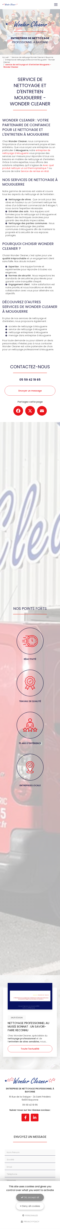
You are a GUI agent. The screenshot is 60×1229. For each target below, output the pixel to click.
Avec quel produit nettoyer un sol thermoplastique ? (28, 167)
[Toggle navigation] (56, 4)
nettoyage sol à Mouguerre (39, 214)
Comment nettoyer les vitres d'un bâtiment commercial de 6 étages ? (31, 204)
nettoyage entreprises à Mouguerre (28, 332)
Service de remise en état (35, 171)
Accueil (5, 57)
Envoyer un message (30, 390)
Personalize (31, 1215)
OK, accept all (31, 1197)
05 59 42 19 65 (30, 380)
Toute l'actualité (30, 1048)
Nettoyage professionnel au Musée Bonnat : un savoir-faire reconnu (28, 1026)
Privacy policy (31, 1221)
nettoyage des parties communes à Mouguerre (24, 228)
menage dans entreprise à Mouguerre (30, 335)
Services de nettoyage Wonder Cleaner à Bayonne (32, 57)
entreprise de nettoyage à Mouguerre (26, 152)
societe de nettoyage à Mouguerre (28, 326)
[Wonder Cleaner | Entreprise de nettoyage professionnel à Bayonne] (10, 4)
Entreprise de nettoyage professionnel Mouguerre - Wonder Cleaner (29, 61)
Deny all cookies (31, 1206)
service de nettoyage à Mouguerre (28, 329)
